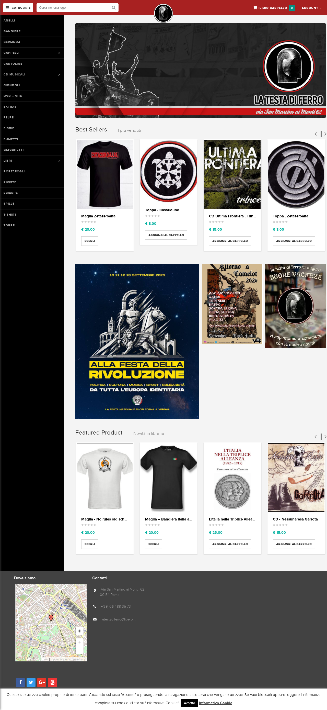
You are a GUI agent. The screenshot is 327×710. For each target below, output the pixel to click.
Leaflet (45, 659)
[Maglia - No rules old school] (105, 477)
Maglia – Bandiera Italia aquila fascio (177, 519)
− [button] (79, 650)
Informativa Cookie (215, 703)
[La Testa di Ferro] (163, 13)
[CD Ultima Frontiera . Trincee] (232, 174)
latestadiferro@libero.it (118, 619)
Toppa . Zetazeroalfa (290, 216)
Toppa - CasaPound (162, 210)
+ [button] (79, 642)
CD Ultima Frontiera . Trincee (234, 216)
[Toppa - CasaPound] (169, 171)
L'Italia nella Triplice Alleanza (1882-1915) (244, 519)
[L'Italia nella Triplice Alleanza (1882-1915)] (232, 477)
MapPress (55, 659)
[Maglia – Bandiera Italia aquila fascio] (169, 477)
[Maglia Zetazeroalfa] (105, 174)
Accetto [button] (189, 703)
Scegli (90, 241)
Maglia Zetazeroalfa (98, 216)
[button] (312, 7)
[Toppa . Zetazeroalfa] (296, 174)
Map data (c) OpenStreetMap (72, 659)
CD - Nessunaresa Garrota (295, 519)
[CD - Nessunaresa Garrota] (296, 477)
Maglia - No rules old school (105, 519)
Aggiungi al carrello (166, 235)
